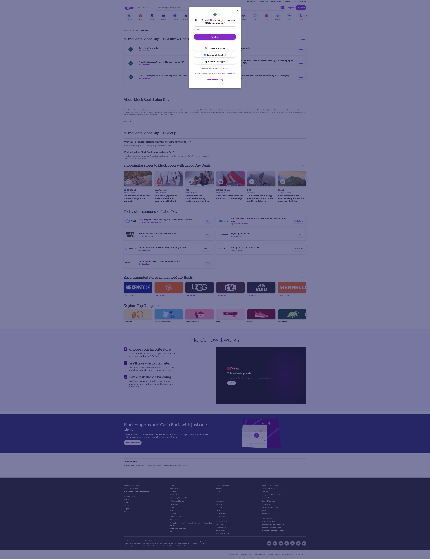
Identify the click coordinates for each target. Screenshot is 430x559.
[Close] (237, 10)
